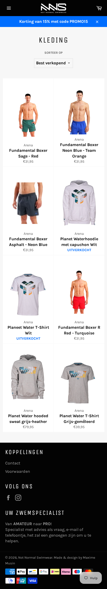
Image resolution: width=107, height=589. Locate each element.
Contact (12, 463)
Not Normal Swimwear (35, 557)
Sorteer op (53, 52)
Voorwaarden (17, 471)
